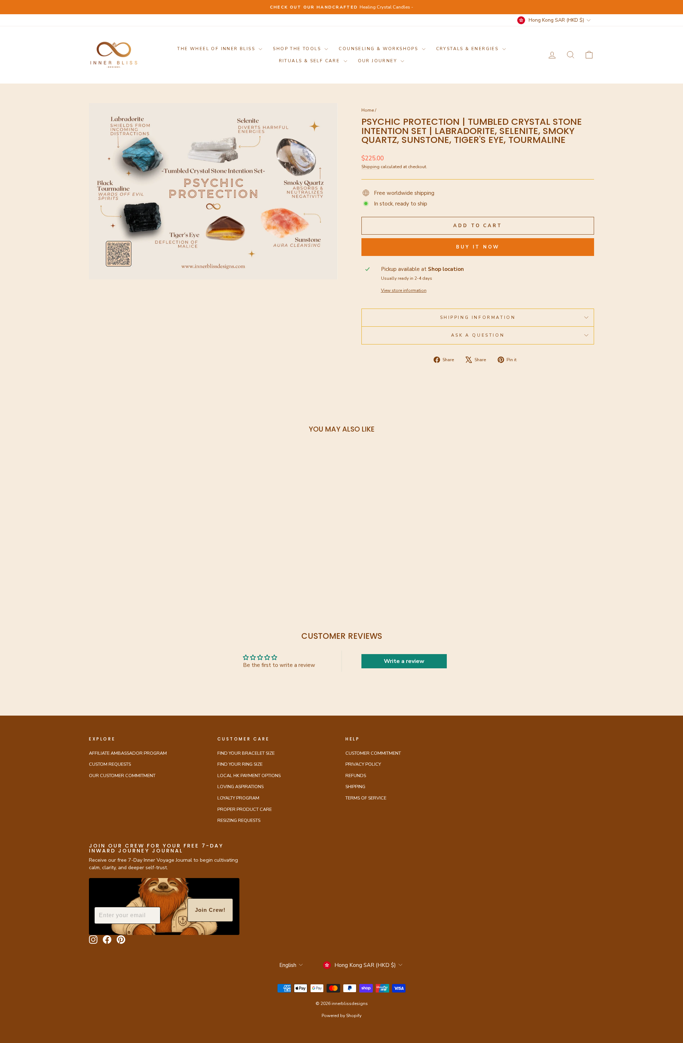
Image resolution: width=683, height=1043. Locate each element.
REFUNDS (355, 775)
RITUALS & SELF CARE (310, 61)
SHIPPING (355, 786)
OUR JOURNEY (378, 61)
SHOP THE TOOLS (298, 49)
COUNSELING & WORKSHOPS (379, 49)
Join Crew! (210, 910)
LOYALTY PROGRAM (238, 798)
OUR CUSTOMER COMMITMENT (122, 775)
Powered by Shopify (341, 1015)
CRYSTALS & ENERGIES (468, 49)
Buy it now (477, 247)
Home (367, 110)
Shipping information (478, 317)
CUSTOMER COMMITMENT (373, 753)
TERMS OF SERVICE (365, 798)
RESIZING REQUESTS (238, 820)
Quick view (149, 527)
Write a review (404, 661)
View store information (404, 290)
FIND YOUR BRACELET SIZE (246, 753)
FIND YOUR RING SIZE (240, 764)
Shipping (370, 167)
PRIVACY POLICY (363, 764)
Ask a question (477, 335)
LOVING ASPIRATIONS (240, 786)
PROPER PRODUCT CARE (244, 809)
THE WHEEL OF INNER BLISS (217, 49)
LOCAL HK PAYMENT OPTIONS (249, 775)
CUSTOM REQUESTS (110, 764)
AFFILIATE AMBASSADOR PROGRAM (128, 753)
